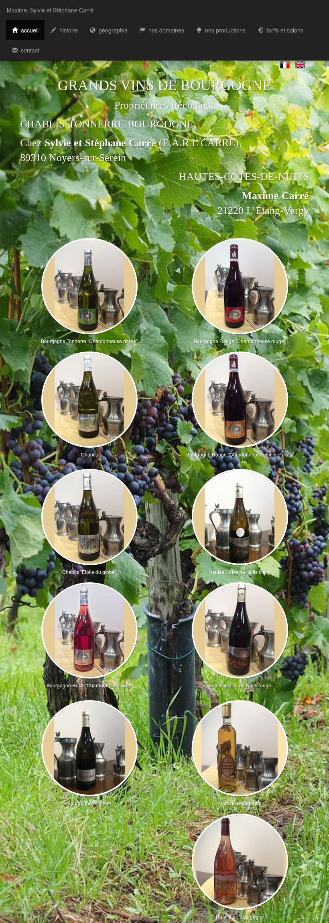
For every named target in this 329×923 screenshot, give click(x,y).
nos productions (224, 30)
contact (28, 50)
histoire (67, 30)
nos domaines (164, 30)
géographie (111, 30)
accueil (28, 30)
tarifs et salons (283, 30)
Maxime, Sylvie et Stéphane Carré (50, 10)
